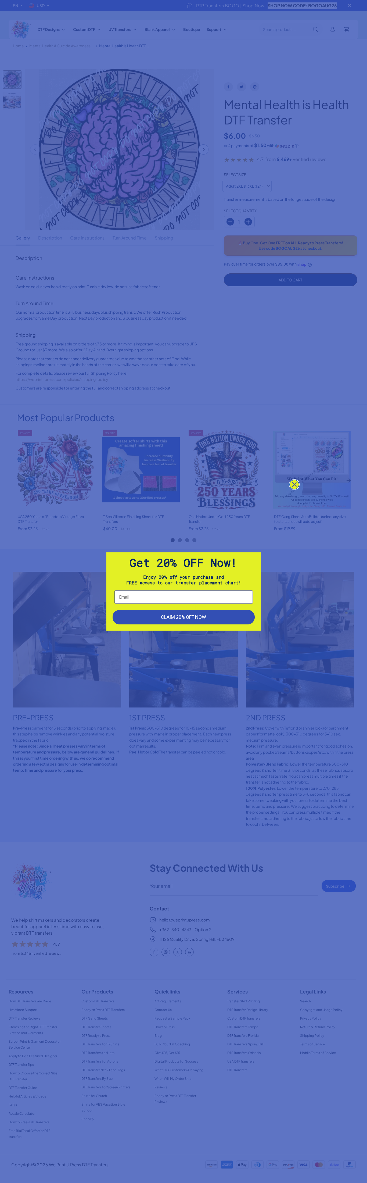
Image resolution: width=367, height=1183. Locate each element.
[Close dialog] (294, 484)
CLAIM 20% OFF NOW (183, 617)
